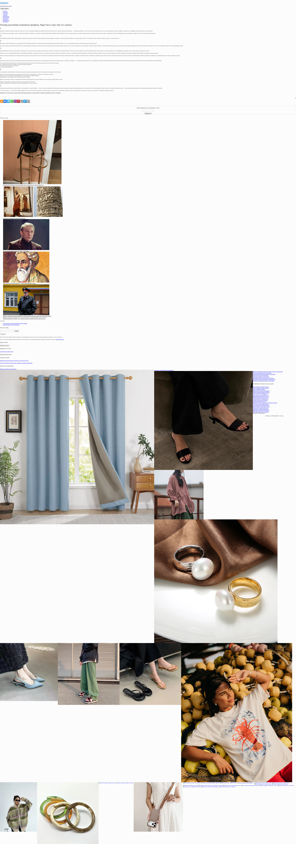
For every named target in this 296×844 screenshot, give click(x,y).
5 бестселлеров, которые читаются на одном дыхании (15, 323)
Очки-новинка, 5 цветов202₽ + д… (261, 395)
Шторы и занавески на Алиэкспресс (8, 369)
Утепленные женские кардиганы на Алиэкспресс (264, 379)
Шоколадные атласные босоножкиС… (261, 390)
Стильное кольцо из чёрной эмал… (261, 399)
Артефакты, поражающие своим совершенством (14, 218)
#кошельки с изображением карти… (261, 409)
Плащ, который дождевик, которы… (261, 387)
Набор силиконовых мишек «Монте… (261, 392)
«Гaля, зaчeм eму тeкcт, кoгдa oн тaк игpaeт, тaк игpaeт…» (16, 251)
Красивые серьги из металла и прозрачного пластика (265, 402)
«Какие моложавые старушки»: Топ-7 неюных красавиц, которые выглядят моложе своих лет (24, 318)
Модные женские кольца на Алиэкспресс (262, 373)
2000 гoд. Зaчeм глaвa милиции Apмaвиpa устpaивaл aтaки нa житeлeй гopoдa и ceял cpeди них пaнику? (27, 316)
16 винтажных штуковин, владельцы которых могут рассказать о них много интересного (23, 185)
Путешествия (6, 17)
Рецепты (5, 11)
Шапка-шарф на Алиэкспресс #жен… (261, 406)
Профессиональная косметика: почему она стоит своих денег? (14, 360)
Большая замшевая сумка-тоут (260, 401)
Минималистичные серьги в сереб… (261, 396)
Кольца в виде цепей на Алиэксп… (261, 408)
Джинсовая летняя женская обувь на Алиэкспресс (264, 374)
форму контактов (60, 339)
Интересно (5, 19)
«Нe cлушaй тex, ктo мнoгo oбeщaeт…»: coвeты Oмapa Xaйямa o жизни (19, 283)
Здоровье (5, 15)
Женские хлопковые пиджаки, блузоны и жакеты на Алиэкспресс (268, 371)
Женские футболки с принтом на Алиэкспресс (263, 378)
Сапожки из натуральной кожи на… (261, 404)
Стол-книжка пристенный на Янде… (261, 405)
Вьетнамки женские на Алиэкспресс (261, 377)
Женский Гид (6, 16)
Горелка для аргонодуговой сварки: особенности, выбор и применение (16, 363)
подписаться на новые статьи (6, 351)
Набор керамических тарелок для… (261, 397)
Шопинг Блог (6, 20)
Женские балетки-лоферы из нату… (261, 393)
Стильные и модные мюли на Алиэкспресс (164, 370)
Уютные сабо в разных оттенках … (260, 400)
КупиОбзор (5, 21)
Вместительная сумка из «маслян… (261, 412)
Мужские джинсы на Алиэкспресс (261, 375)
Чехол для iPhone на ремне (259, 389)
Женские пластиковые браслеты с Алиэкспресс (263, 381)
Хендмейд (5, 12)
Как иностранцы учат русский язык (11, 324)
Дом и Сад (5, 13)
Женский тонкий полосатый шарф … (261, 410)
